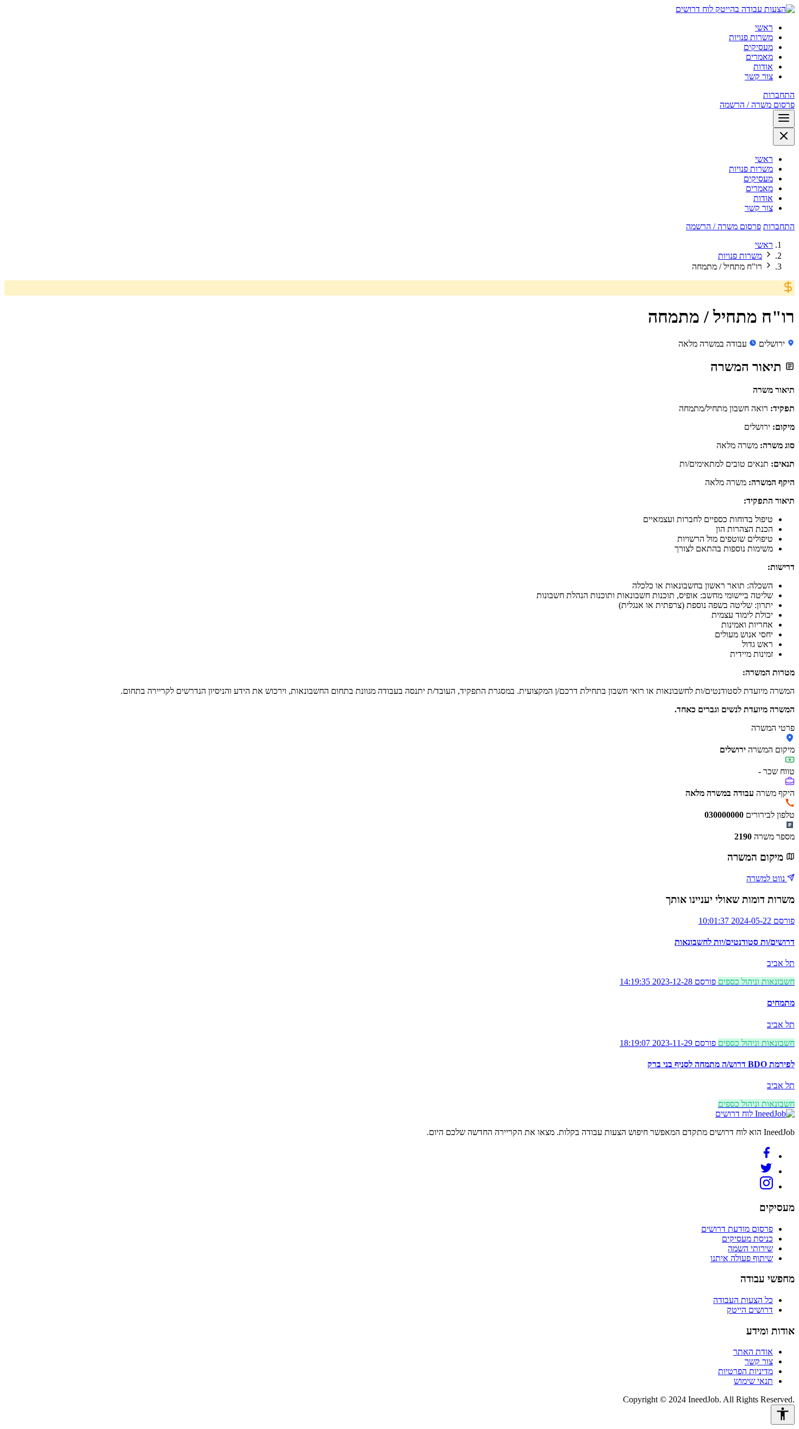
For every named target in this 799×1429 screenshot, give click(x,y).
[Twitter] (766, 1171)
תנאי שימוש (753, 1381)
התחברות (779, 94)
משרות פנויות (751, 37)
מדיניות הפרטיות (745, 1371)
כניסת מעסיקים (747, 1238)
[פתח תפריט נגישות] (783, 1415)
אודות (763, 66)
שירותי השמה (750, 1248)
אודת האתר (753, 1351)
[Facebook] (766, 1156)
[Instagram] (766, 1186)
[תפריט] (784, 119)
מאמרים (759, 56)
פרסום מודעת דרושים (737, 1228)
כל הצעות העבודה (743, 1300)
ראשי (764, 27)
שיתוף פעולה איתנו (741, 1258)
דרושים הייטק (750, 1309)
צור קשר (759, 76)
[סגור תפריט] (784, 137)
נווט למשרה (766, 878)
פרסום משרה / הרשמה (757, 104)
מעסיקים (758, 47)
